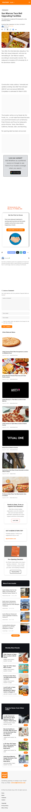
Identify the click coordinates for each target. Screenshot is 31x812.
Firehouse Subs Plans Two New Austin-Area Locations (9, 677)
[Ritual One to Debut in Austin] (15, 438)
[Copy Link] (10, 29)
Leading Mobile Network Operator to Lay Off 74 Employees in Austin (8, 627)
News (25, 725)
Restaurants (5, 10)
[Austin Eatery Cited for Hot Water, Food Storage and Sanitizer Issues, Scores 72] (24, 593)
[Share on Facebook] (4, 29)
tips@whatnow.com (11, 538)
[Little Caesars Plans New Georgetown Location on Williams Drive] (15, 342)
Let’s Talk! (15, 520)
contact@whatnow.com (18, 782)
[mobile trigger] (29, 2)
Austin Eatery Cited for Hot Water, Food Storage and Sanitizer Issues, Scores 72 (9, 591)
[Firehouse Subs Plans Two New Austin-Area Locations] (15, 484)
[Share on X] (7, 29)
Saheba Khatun (13, 473)
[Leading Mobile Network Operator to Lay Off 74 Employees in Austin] (24, 628)
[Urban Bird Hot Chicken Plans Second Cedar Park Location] (15, 366)
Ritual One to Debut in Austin (10, 447)
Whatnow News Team (6, 595)
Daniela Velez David (14, 355)
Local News (25, 596)
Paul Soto (11, 26)
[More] (16, 29)
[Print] (13, 29)
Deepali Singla (4, 630)
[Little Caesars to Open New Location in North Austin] (15, 414)
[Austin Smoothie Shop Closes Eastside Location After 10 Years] (15, 460)
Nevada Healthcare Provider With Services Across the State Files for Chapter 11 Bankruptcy (10, 732)
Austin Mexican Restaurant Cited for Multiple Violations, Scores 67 (10, 615)
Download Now (15, 571)
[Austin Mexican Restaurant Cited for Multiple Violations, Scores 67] (24, 617)
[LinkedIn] (28, 258)
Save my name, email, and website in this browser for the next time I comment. (16, 322)
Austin (25, 661)
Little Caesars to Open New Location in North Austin (9, 656)
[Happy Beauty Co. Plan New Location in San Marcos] (15, 390)
